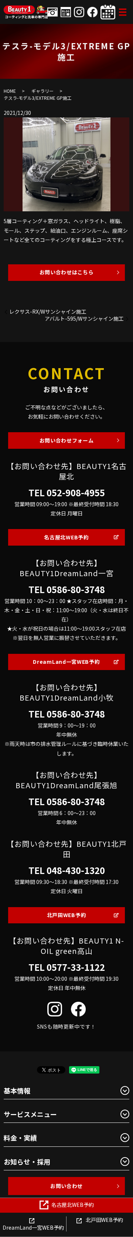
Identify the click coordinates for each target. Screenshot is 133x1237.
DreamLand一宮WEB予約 (66, 661)
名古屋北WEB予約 (66, 537)
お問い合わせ (66, 1186)
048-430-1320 (76, 870)
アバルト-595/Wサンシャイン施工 (84, 318)
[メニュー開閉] (122, 12)
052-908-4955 (76, 492)
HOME (10, 91)
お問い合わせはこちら (67, 272)
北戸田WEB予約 (66, 915)
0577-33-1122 (76, 967)
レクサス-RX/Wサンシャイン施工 (47, 311)
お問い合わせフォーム (67, 440)
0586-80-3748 (76, 589)
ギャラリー (42, 91)
